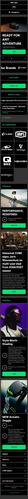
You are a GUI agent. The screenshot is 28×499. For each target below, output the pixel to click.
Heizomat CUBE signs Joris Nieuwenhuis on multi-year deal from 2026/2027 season (12, 258)
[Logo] (14, 7)
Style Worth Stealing (9, 338)
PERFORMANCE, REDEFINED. (12, 208)
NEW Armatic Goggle (10, 414)
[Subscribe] (25, 113)
